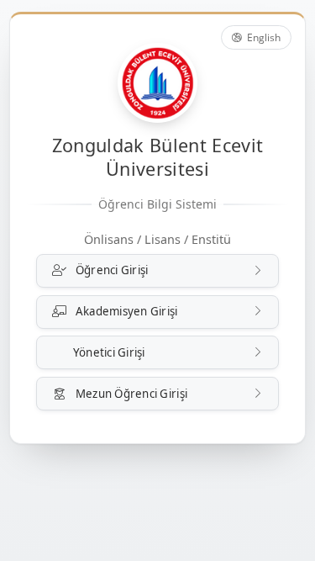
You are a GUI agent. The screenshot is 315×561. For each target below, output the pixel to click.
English (262, 37)
